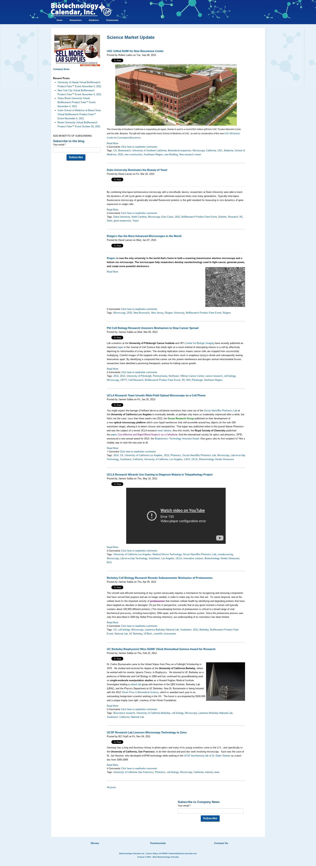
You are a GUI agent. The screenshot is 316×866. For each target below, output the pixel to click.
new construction (133, 154)
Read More (112, 143)
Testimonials (158, 843)
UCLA (194, 459)
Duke (109, 220)
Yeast (136, 220)
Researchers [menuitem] (76, 20)
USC (219, 150)
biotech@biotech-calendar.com (183, 853)
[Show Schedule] (138, 838)
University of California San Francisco (133, 772)
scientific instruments (164, 633)
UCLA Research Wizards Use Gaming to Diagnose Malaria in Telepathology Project (159, 474)
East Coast (167, 216)
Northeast (174, 376)
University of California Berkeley (153, 713)
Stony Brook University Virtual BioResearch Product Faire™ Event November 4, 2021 (76, 102)
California (211, 150)
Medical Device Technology (167, 554)
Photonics (175, 455)
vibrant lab (135, 684)
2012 (195, 629)
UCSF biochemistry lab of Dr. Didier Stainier (207, 755)
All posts (111, 787)
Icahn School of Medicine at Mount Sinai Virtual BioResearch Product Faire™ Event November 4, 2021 (79, 114)
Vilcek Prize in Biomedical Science (140, 692)
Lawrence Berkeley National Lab (162, 629)
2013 (122, 376)
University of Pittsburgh (139, 376)
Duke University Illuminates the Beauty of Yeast (137, 170)
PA (183, 380)
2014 (115, 376)
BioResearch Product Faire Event (199, 216)
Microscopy (199, 150)
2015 (120, 154)
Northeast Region (213, 380)
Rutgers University (174, 312)
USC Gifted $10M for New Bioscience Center (135, 51)
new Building (171, 154)
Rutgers (111, 258)
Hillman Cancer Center (192, 376)
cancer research (213, 376)
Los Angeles (176, 459)
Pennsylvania (160, 376)
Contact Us (221, 843)
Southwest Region (153, 154)
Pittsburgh (197, 380)
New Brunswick (141, 312)
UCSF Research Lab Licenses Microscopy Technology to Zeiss (147, 732)
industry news (212, 772)
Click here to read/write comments (139, 146)
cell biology (230, 376)
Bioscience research (124, 713)
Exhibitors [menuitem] (94, 20)
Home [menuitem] (59, 20)
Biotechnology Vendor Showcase (216, 459)
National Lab (121, 633)
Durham (222, 216)
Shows (95, 843)
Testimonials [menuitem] (112, 20)
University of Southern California (149, 150)
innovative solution (193, 558)
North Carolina (138, 216)
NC (241, 216)
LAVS (187, 459)
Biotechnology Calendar (168, 857)
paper (120, 347)
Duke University (121, 216)
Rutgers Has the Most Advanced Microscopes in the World (144, 236)
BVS (109, 562)
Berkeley (204, 629)
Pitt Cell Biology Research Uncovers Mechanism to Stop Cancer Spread (152, 328)
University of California (156, 459)
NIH (188, 380)
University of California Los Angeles (143, 455)
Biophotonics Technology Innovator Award (177, 438)
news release (164, 430)
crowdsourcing (225, 554)
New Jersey (157, 312)
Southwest (125, 459)
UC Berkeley (135, 633)
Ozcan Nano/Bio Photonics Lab (220, 410)
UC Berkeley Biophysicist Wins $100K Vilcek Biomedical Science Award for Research (161, 649)
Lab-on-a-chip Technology (133, 558)
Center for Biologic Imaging (199, 343)
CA (115, 150)
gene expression (122, 220)
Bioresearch (124, 150)
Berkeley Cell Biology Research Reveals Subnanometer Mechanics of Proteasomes (160, 577)
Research (233, 216)
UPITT (123, 380)
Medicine (228, 150)
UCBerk (148, 633)
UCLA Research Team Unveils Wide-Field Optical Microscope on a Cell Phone (156, 395)
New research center (190, 154)
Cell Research (136, 380)
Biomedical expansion (179, 150)
